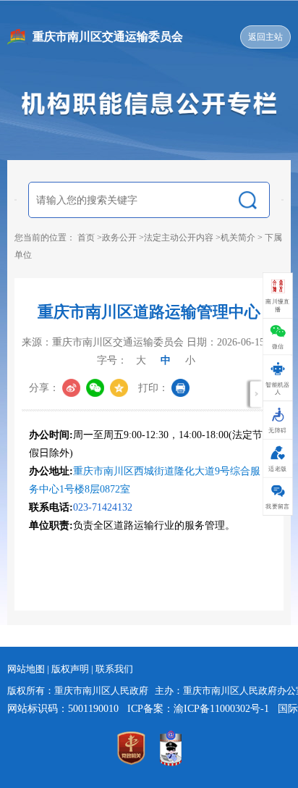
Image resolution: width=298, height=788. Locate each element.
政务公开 (119, 237)
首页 (86, 237)
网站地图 (27, 668)
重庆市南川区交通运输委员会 (108, 36)
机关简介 (238, 237)
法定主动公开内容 (178, 237)
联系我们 (114, 668)
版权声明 (71, 668)
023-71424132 (102, 507)
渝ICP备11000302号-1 (221, 708)
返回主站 (265, 37)
